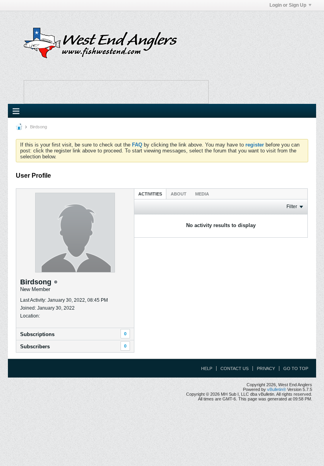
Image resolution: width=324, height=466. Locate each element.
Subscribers (35, 347)
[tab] (150, 193)
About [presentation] (178, 194)
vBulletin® (276, 389)
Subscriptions (37, 334)
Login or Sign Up (287, 5)
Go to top (295, 368)
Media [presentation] (202, 194)
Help (206, 368)
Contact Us (234, 368)
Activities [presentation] (150, 194)
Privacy (266, 368)
